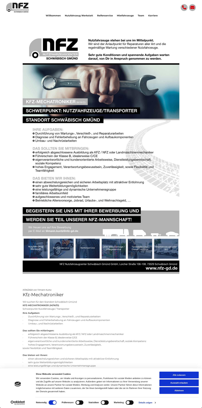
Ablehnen (179, 390)
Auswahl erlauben (179, 383)
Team (141, 15)
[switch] (79, 402)
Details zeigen (145, 402)
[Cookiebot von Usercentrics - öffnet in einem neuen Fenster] (18, 403)
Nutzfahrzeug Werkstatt (79, 15)
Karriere (153, 15)
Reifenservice (105, 15)
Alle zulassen (179, 375)
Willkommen (53, 15)
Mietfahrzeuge (125, 15)
